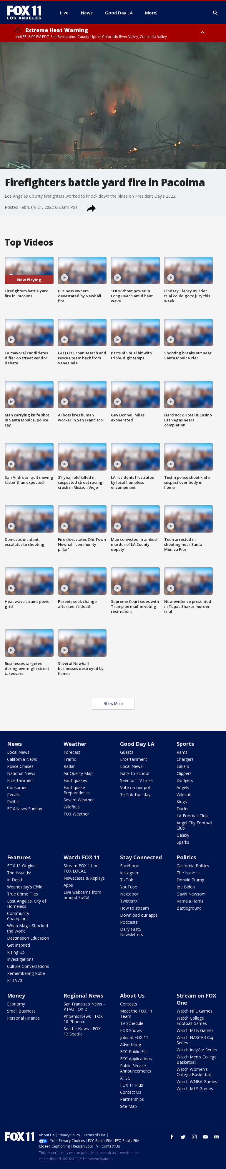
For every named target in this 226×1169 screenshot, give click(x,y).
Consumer (17, 787)
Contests (128, 1004)
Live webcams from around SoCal (82, 894)
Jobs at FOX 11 (134, 1037)
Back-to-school (134, 773)
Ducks (182, 808)
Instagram (129, 873)
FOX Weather (76, 814)
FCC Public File (134, 1051)
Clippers (184, 773)
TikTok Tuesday (135, 794)
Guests (126, 752)
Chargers (185, 759)
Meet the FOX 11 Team (136, 1013)
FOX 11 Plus (131, 1085)
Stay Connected (141, 857)
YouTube (128, 887)
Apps (68, 885)
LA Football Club (192, 815)
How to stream (134, 908)
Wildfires (72, 807)
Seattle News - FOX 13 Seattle (82, 1031)
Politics (14, 801)
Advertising (130, 1044)
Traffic (70, 759)
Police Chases (20, 766)
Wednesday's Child (24, 887)
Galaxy (183, 835)
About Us (132, 995)
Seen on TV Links (136, 780)
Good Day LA (137, 743)
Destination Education (28, 938)
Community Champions (18, 915)
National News (21, 773)
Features (19, 857)
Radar (69, 766)
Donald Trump (190, 880)
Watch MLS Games (195, 1088)
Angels (183, 787)
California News (22, 759)
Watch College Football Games (192, 1020)
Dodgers (185, 780)
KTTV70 (14, 980)
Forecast (72, 752)
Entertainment (20, 780)
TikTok (126, 880)
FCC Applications (136, 1058)
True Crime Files (22, 894)
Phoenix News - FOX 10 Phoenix (83, 1018)
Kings (182, 801)
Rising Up (16, 952)
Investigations (20, 959)
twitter (183, 1137)
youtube (205, 1137)
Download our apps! (139, 915)
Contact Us (130, 1092)
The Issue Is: (19, 873)
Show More (113, 703)
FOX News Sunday (24, 808)
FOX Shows (131, 1030)
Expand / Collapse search (215, 13)
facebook (172, 1137)
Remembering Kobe (26, 973)
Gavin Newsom (191, 894)
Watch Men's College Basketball (197, 1059)
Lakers (183, 766)
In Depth (15, 880)
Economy (16, 1004)
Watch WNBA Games (197, 1081)
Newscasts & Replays (84, 878)
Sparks (183, 842)
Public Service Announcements (135, 1068)
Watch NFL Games (194, 1011)
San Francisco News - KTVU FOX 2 (84, 1006)
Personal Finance (23, 1018)
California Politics (193, 865)
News (14, 743)
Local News (18, 752)
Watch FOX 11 (82, 857)
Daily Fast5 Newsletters (131, 931)
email (216, 1137)
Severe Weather (79, 800)
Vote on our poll (135, 787)
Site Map (128, 1106)
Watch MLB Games (195, 1030)
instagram (194, 1137)
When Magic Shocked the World (27, 928)
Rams (182, 752)
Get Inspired (18, 945)
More (150, 13)
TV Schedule (131, 1023)
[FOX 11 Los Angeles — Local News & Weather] (26, 13)
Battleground (189, 908)
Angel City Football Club (194, 825)
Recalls (13, 794)
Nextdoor (129, 894)
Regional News (83, 995)
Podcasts (129, 922)
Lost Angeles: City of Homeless (26, 903)
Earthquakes (75, 780)
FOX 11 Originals (23, 865)
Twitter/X (128, 901)
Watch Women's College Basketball (194, 1071)
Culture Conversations (28, 966)
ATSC (125, 1078)
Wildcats (184, 794)
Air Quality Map (78, 773)
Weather (75, 743)
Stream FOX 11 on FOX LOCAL (81, 868)
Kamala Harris (190, 901)
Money (16, 995)
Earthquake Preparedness (77, 790)
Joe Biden (186, 887)
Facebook (129, 865)
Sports (185, 743)
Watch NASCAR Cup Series (196, 1040)
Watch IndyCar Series (197, 1050)
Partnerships (132, 1099)
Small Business (21, 1011)
